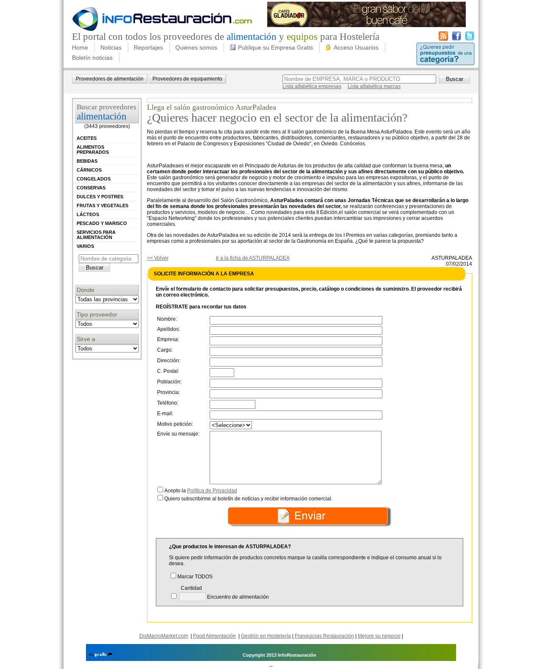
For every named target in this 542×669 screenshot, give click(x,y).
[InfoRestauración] (162, 30)
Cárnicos (89, 169)
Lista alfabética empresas (311, 86)
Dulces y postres (100, 196)
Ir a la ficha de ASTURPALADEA (253, 258)
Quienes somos (196, 47)
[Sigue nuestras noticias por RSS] (443, 39)
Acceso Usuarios (356, 47)
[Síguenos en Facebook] (456, 39)
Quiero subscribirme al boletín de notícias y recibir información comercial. (248, 499)
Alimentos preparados (93, 149)
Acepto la (200, 491)
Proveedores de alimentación (110, 79)
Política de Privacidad (212, 491)
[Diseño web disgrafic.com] (100, 655)
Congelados (94, 178)
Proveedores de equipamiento (187, 79)
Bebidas (87, 161)
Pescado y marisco (102, 223)
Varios (85, 246)
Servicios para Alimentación (96, 235)
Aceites (87, 138)
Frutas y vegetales (102, 205)
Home (80, 47)
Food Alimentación (214, 636)
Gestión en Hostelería (266, 636)
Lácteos (88, 214)
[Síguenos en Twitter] (469, 39)
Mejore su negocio (379, 636)
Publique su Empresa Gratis (275, 47)
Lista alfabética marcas (374, 86)
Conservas (91, 187)
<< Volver (158, 258)
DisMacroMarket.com (163, 636)
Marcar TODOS (195, 577)
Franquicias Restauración (324, 636)
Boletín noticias (92, 57)
